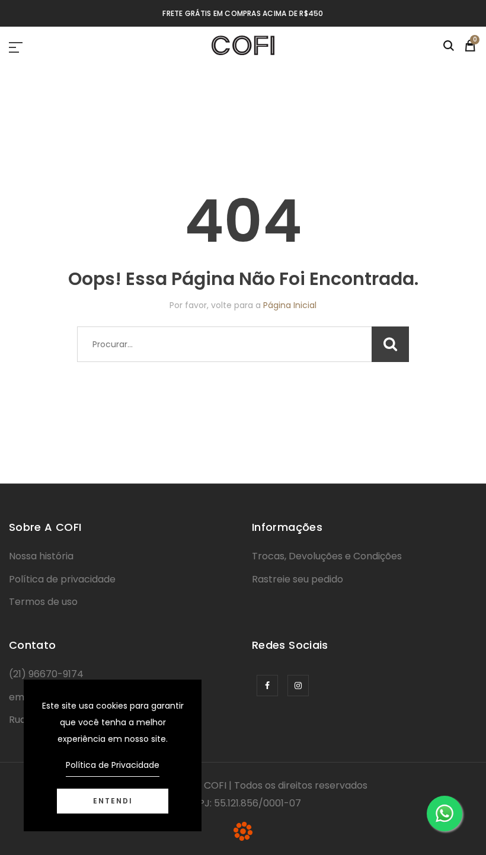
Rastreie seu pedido (297, 579)
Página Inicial (289, 305)
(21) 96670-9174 (46, 674)
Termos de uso (43, 602)
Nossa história (41, 556)
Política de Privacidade (112, 765)
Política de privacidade (62, 579)
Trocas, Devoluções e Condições (327, 556)
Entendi (113, 801)
